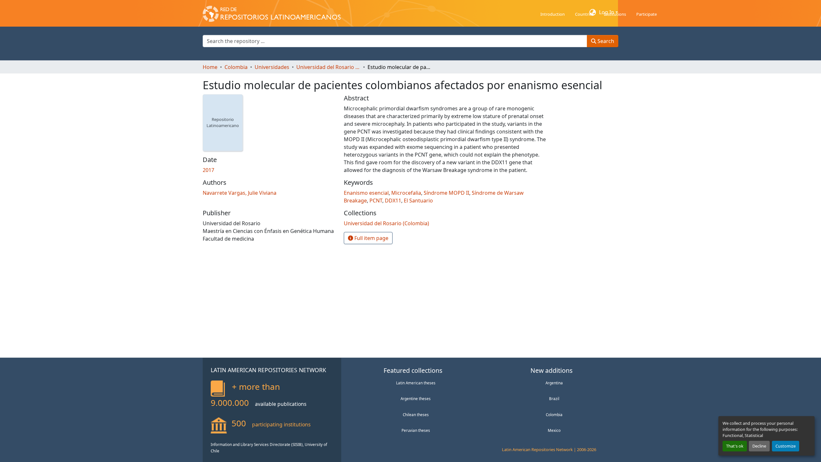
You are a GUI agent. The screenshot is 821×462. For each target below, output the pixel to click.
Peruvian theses (416, 430)
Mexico (554, 430)
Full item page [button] (370, 238)
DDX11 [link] (393, 200)
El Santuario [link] (418, 200)
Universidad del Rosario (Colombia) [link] (328, 67)
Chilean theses (416, 414)
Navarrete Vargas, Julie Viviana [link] (239, 192)
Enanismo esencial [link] (366, 192)
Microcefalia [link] (406, 192)
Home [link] (210, 67)
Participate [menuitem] (646, 14)
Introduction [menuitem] (552, 14)
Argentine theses (416, 398)
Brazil (554, 398)
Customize (785, 446)
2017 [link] (208, 170)
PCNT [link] (375, 200)
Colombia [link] (236, 67)
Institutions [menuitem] (615, 14)
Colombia (554, 414)
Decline (759, 446)
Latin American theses (416, 382)
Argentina (554, 382)
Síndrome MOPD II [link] (446, 192)
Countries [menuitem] (584, 14)
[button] (272, 12)
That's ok (734, 446)
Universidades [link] (272, 67)
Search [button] (605, 41)
